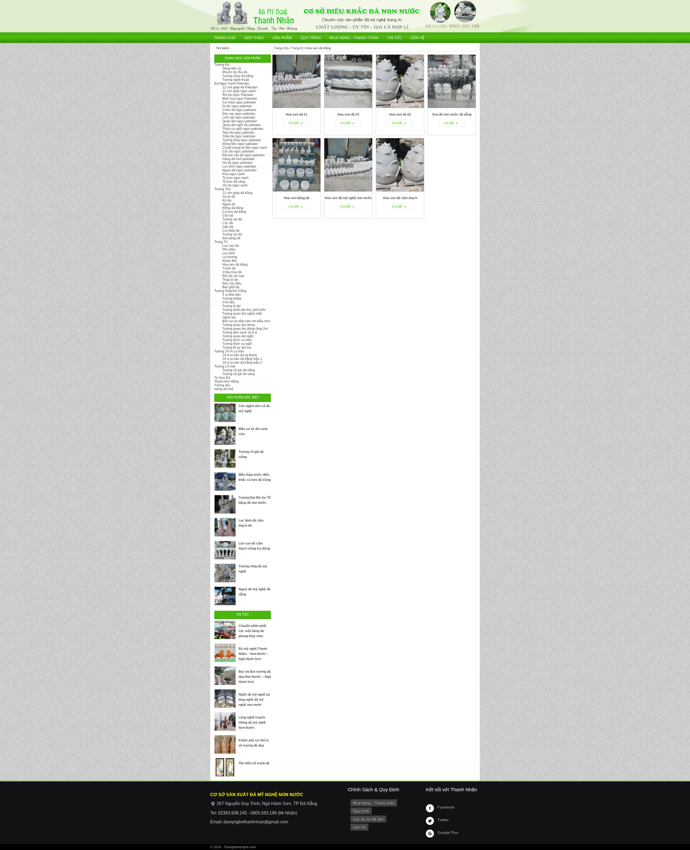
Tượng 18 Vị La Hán (229, 351)
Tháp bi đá (230, 280)
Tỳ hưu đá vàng (233, 181)
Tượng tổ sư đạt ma (236, 347)
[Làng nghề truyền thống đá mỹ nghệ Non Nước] (225, 721)
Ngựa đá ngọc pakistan (239, 170)
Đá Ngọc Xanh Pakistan (231, 83)
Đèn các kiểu (232, 283)
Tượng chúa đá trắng (237, 76)
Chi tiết (293, 123)
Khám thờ (229, 261)
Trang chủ (225, 37)
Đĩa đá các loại (233, 276)
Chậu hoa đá (232, 272)
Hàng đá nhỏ (223, 389)
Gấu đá (227, 227)
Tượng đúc (222, 385)
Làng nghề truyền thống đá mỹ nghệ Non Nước (252, 723)
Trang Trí (220, 242)
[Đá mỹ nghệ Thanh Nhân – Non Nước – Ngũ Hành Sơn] (225, 652)
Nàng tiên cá (231, 68)
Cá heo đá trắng (234, 212)
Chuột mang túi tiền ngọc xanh (244, 148)
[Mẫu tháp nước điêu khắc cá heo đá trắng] (225, 481)
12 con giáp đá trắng (237, 193)
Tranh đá (229, 268)
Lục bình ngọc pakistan (239, 166)
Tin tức (394, 37)
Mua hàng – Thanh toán (353, 37)
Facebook (445, 807)
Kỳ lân (227, 200)
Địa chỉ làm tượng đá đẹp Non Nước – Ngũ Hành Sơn (255, 677)
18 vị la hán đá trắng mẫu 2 (242, 363)
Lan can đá (230, 246)
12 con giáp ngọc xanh (239, 91)
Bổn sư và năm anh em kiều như (246, 321)
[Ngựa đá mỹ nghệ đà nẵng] (225, 596)
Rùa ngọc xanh (233, 174)
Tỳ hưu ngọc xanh (235, 178)
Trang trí (297, 48)
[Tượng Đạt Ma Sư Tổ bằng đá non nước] (225, 504)
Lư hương (229, 257)
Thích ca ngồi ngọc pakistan (242, 129)
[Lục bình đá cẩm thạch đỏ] (225, 527)
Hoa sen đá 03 (348, 114)
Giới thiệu (254, 37)
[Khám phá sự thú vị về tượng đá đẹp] (225, 744)
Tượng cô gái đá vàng (238, 374)
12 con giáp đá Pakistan (240, 87)
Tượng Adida (232, 298)
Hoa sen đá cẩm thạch (400, 198)
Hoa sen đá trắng (235, 264)
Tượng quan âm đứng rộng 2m (245, 329)
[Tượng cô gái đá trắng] (225, 458)
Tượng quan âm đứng (238, 325)
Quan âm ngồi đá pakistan (241, 125)
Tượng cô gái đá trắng (238, 370)
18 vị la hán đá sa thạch (239, 355)
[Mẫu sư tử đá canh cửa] (225, 435)
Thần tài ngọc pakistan (239, 136)
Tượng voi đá (232, 219)
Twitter (443, 820)
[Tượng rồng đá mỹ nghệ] (225, 573)
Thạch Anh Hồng (226, 381)
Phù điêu (229, 249)
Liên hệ (417, 37)
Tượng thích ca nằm (237, 340)
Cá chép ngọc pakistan (239, 102)
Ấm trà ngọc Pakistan (237, 95)
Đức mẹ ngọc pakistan (238, 114)
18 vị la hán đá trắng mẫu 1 (242, 359)
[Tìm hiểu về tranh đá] (225, 767)
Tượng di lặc (231, 306)
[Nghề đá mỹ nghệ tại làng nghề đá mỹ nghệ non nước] (225, 698)
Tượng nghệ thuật (235, 80)
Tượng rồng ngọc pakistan (241, 140)
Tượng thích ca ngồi (237, 344)
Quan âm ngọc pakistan (239, 121)
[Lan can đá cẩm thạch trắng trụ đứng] (225, 550)
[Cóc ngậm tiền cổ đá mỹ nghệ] (225, 412)
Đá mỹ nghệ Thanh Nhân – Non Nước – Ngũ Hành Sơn (254, 654)
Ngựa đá (228, 204)
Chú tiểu (228, 302)
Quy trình (311, 37)
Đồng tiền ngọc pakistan (240, 144)
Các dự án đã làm (368, 819)
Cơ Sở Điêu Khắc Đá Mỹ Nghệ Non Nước (345, 16)
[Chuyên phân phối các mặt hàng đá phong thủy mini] (225, 629)
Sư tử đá (228, 197)
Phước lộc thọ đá (234, 72)
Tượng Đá (221, 65)
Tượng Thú (222, 189)
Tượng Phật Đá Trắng (230, 291)
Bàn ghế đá (230, 287)
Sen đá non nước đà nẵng (451, 114)
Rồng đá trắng (232, 208)
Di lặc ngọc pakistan (237, 106)
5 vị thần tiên (231, 295)
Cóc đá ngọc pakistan (238, 151)
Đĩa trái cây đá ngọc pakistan (243, 155)
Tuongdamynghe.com (240, 847)
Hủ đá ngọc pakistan (237, 163)
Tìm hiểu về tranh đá (254, 763)
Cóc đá (227, 223)
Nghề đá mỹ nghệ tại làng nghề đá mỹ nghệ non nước (254, 700)
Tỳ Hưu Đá (222, 378)
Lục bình (228, 253)
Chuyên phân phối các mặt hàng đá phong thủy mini (252, 631)
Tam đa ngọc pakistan (238, 132)
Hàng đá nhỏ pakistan (238, 159)
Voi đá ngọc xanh (235, 185)
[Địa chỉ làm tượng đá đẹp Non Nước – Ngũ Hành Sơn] (225, 675)
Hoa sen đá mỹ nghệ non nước (348, 198)
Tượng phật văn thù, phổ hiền (244, 310)
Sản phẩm (282, 37)
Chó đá (227, 215)
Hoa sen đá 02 (400, 114)
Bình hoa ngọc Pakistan (239, 98)
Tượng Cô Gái (224, 366)
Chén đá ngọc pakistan (239, 110)
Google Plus (447, 832)
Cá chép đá (230, 231)
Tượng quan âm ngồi (237, 336)
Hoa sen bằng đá (296, 198)
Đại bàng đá (231, 238)
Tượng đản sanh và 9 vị (239, 332)
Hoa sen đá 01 (297, 114)
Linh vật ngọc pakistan (238, 117)
